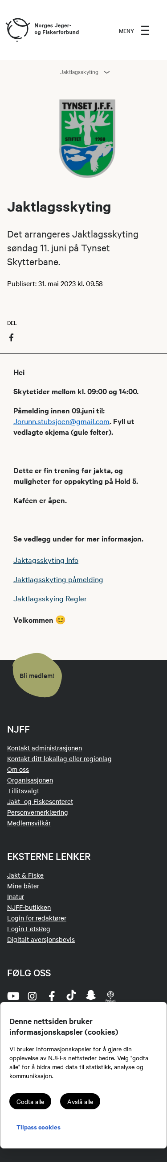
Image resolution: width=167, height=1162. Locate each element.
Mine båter (23, 885)
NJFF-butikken (29, 907)
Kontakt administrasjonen (44, 747)
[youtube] (12, 996)
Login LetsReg (28, 928)
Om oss (18, 769)
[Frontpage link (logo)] (17, 30)
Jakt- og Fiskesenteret (40, 801)
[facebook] (51, 996)
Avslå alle (80, 1101)
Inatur (15, 896)
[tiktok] (71, 996)
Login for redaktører (36, 917)
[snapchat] (91, 996)
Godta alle (30, 1101)
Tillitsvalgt (23, 790)
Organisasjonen (30, 779)
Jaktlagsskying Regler (50, 598)
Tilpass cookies (38, 1126)
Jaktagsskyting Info (45, 559)
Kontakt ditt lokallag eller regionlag (59, 758)
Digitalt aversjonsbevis (41, 939)
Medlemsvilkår (29, 822)
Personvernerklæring (37, 812)
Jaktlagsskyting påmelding (58, 579)
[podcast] (110, 996)
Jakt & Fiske (25, 874)
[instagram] (32, 996)
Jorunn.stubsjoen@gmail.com (61, 421)
